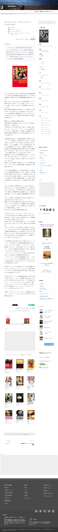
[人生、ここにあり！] (41, 317)
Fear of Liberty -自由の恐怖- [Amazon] (47, 264)
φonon (41, 291)
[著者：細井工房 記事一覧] (44, 209)
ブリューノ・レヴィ (45, 94)
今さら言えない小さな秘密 (45, 165)
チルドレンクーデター (44, 293)
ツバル (41, 167)
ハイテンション (26, 245)
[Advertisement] (20, 341)
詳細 (47, 239)
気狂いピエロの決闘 (48, 322)
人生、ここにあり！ (47, 316)
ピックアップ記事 (49, 344)
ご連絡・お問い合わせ (48, 493)
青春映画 (33, 39)
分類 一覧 (7, 498)
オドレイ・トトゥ (14, 34)
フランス (17, 29)
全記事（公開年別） (9, 492)
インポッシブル (47, 333)
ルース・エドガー (43, 155)
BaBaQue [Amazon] (46, 243)
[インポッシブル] (41, 333)
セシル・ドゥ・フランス (45, 124)
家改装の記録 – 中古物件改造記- (46, 298)
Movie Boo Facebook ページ (45, 361)
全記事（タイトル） (9, 490)
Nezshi (33, 308)
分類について (46, 490)
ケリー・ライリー (44, 127)
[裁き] (41, 327)
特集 (25, 487)
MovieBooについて (48, 11)
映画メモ (26, 492)
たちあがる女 (42, 162)
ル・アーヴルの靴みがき (48, 311)
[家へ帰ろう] (41, 338)
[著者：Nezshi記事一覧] (40, 209)
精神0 (41, 170)
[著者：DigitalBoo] (47, 209)
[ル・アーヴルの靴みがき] (41, 311)
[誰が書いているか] (53, 209)
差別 (27, 39)
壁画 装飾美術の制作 (44, 296)
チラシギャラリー (27, 498)
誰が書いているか (46, 213)
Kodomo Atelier (43, 288)
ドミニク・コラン (44, 100)
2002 (12, 27)
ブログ (26, 490)
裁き (46, 327)
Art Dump (42, 283)
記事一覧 (36, 11)
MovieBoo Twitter (44, 367)
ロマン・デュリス (14, 33)
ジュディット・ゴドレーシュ (24, 33)
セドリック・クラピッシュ (16, 31)
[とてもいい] (33, 37)
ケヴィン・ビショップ (45, 129)
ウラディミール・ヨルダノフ (46, 131)
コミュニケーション (21, 39)
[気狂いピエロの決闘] (41, 322)
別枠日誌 (41, 11)
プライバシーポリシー (48, 496)
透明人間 (41, 158)
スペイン (12, 29)
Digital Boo (42, 286)
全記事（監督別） (8, 495)
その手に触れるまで (44, 150)
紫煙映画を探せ (8, 500)
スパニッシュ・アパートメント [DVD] (17, 323)
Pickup (6, 503)
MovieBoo (12, 6)
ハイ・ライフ (42, 160)
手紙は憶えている (43, 172)
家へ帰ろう (48, 338)
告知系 (26, 495)
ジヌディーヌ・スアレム (45, 133)
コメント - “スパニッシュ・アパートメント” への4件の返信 (17, 434)
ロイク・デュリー (44, 106)
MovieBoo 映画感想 (8, 485)
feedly (46, 364)
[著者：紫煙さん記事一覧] (50, 209)
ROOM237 (42, 153)
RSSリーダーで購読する (45, 357)
